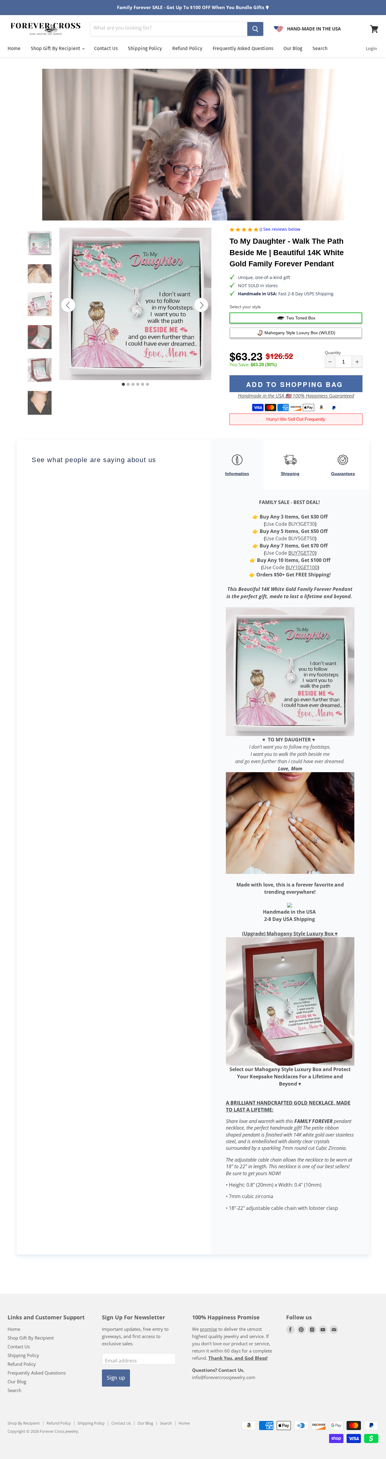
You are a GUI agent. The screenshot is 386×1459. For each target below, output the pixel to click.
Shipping (290, 473)
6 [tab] (147, 385)
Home (14, 48)
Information (237, 473)
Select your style (245, 306)
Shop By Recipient (24, 1423)
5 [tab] (142, 385)
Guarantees (343, 473)
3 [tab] (133, 385)
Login (371, 48)
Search (319, 48)
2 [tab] (128, 385)
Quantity (333, 352)
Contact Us (106, 48)
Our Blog (292, 48)
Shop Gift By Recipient (56, 48)
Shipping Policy (145, 48)
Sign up (116, 1378)
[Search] (255, 29)
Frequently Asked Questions (243, 48)
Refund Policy (187, 48)
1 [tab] (123, 385)
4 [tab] (137, 385)
